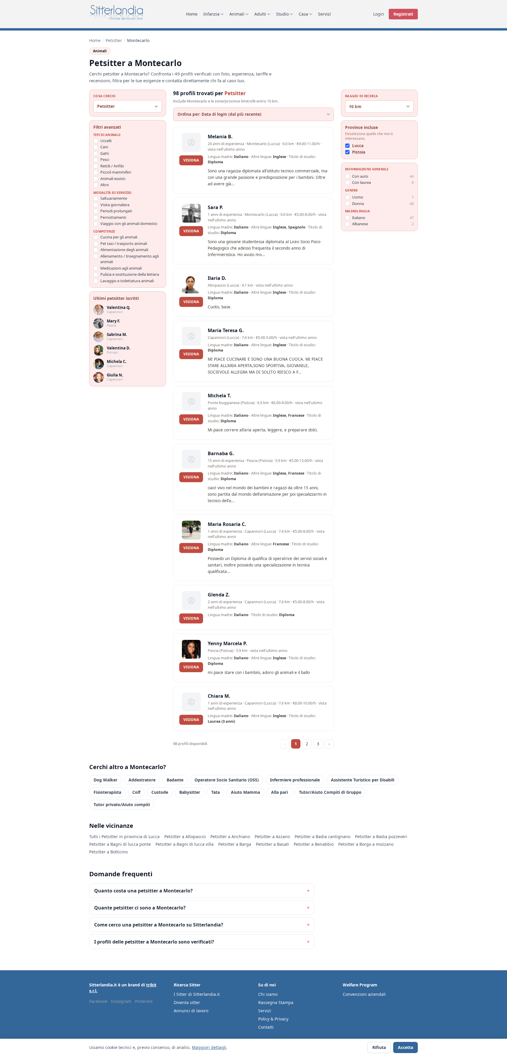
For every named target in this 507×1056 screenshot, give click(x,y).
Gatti (104, 153)
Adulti (260, 14)
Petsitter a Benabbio (314, 844)
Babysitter (189, 792)
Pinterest (144, 1001)
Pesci (104, 159)
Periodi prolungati (116, 211)
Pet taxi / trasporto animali (123, 243)
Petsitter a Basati (272, 844)
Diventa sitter (187, 1002)
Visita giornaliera (114, 204)
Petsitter (114, 40)
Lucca (358, 145)
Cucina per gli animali (118, 237)
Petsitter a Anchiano (230, 836)
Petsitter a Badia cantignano (322, 836)
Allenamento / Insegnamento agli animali (129, 259)
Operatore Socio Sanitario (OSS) (227, 780)
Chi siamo (268, 994)
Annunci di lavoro (191, 1010)
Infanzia (211, 14)
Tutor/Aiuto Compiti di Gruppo (330, 792)
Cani (104, 147)
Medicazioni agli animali (121, 268)
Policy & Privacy (273, 1019)
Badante (175, 780)
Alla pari (279, 792)
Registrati (403, 14)
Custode (159, 792)
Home (191, 14)
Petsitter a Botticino (108, 852)
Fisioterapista (107, 792)
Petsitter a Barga (234, 844)
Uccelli (105, 140)
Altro (104, 185)
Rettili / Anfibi (112, 166)
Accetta (405, 1047)
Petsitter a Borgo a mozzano (365, 844)
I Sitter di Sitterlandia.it (197, 994)
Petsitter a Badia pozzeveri (381, 836)
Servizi (324, 14)
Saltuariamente (113, 198)
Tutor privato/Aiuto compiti (122, 804)
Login (378, 14)
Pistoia (358, 152)
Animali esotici (112, 178)
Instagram (121, 1001)
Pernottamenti (113, 217)
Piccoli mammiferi (115, 172)
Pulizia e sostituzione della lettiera (129, 274)
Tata (215, 792)
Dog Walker (105, 780)
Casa (303, 14)
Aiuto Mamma (245, 792)
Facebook (98, 1001)
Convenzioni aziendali (364, 994)
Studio (282, 14)
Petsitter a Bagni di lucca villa (185, 844)
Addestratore (142, 780)
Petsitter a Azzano (272, 836)
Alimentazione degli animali (124, 250)
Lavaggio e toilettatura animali (127, 280)
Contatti (266, 1027)
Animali (236, 14)
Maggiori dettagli (209, 1047)
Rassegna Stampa (275, 1002)
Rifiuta (379, 1047)
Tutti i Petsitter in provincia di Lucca (124, 836)
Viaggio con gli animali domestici (128, 223)
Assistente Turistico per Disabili (362, 780)
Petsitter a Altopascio (185, 836)
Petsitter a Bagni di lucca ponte (120, 844)
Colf (136, 792)
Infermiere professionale (295, 780)
